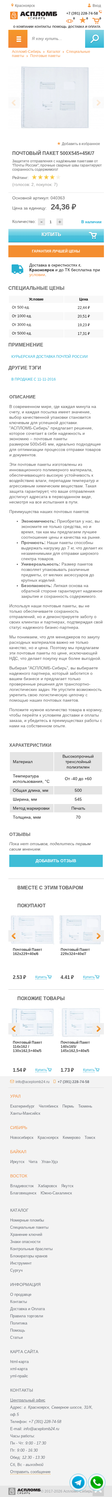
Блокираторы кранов (28, 1256)
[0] (69, 20)
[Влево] (14, 936)
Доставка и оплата (84, 26)
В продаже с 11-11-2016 (33, 379)
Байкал (18, 1151)
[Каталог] (17, 39)
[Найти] (94, 39)
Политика (18, 1323)
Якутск (67, 1186)
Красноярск (48, 1137)
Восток (18, 1175)
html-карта (19, 1361)
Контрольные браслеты (31, 1249)
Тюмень (85, 1106)
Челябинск (48, 1106)
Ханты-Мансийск (25, 1113)
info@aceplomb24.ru (33, 1082)
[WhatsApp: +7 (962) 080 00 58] (96, 1482)
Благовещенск (23, 1193)
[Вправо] (98, 936)
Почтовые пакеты (45, 56)
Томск (90, 1137)
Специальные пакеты (29, 1227)
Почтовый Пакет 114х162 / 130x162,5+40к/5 (27, 1046)
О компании (23, 26)
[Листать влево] (14, 102)
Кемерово (71, 1137)
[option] (56, 97)
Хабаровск (47, 1186)
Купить (51, 234)
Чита (33, 1161)
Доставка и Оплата (27, 1309)
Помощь (59, 26)
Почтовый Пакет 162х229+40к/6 (27, 952)
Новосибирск (21, 1137)
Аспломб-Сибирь (26, 52)
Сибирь (18, 1127)
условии (37, 274)
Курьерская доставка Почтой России (49, 357)
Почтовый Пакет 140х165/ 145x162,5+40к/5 (75, 1046)
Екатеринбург (22, 1106)
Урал (15, 1096)
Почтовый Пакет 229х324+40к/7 (75, 952)
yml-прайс (19, 1376)
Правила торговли (26, 1316)
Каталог (53, 52)
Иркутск (17, 1161)
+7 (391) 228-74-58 (82, 13)
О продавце (20, 1294)
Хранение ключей (26, 1234)
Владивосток (22, 1186)
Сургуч (16, 1270)
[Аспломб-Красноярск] (34, 18)
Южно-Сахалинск (56, 1193)
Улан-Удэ (50, 1161)
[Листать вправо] (98, 102)
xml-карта (18, 1369)
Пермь (68, 1106)
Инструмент (21, 1263)
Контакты (43, 26)
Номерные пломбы (27, 1220)
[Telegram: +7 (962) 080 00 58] (78, 1482)
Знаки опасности (25, 1241)
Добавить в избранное (81, 144)
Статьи (16, 1337)
